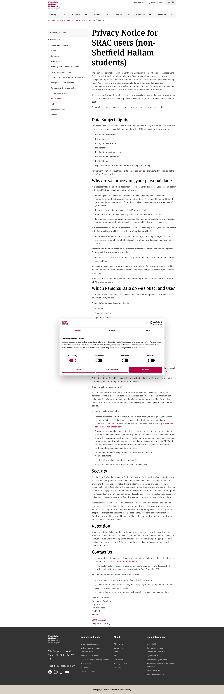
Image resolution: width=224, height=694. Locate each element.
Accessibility (152, 643)
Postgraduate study (88, 651)
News (116, 651)
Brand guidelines (120, 663)
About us (162, 14)
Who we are (118, 643)
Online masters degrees (90, 647)
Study (53, 14)
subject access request (126, 561)
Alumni (97, 14)
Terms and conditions (155, 674)
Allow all (145, 370)
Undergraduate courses (90, 643)
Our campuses (119, 647)
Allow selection (112, 370)
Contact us (118, 667)
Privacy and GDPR (154, 670)
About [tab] (147, 331)
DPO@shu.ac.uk (99, 619)
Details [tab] (112, 331)
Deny (78, 370)
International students (90, 655)
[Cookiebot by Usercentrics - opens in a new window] (152, 323)
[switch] (99, 360)
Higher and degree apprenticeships (95, 659)
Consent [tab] (77, 331)
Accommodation (87, 667)
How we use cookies (155, 647)
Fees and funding (88, 671)
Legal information (154, 655)
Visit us (118, 14)
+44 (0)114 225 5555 (66, 665)
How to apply (86, 663)
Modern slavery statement (157, 659)
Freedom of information (156, 651)
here (141, 170)
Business (140, 14)
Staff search (118, 659)
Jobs (115, 655)
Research (76, 14)
